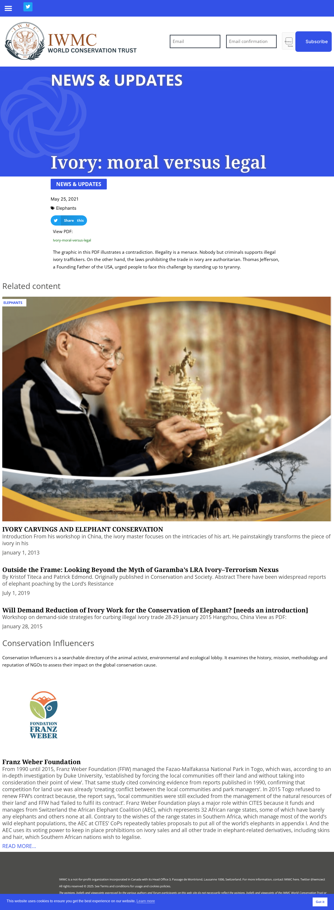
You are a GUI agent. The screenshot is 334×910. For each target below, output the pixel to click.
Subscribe (317, 41)
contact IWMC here (286, 879)
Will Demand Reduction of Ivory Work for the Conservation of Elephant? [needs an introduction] (155, 610)
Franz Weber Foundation (41, 761)
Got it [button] (320, 902)
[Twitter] (27, 6)
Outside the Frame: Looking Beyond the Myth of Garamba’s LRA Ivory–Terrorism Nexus (140, 569)
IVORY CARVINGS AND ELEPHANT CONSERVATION (82, 529)
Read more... (19, 846)
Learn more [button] (146, 901)
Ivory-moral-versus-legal (72, 240)
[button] (8, 8)
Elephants (66, 208)
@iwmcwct (318, 879)
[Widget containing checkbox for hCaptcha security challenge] (288, 41)
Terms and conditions (115, 886)
